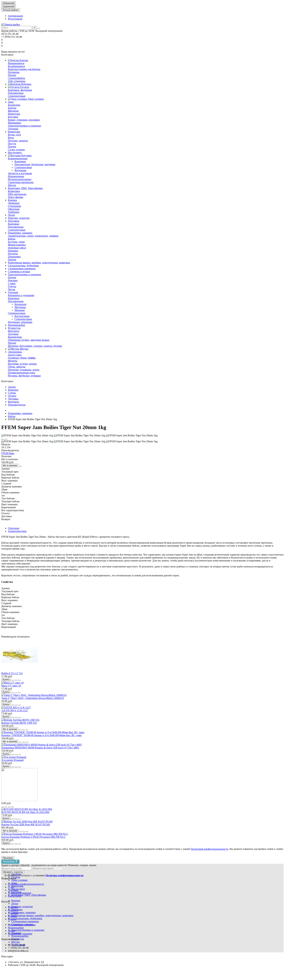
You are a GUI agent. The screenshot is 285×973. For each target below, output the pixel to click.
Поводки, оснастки (19, 218)
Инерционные (16, 176)
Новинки (13, 389)
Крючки (12, 200)
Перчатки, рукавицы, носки (23, 369)
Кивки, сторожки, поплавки (24, 119)
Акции (12, 386)
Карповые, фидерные (20, 90)
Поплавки (13, 220)
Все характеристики (12, 510)
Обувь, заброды (16, 366)
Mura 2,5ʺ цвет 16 (11, 685)
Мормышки (14, 122)
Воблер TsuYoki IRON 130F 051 (19, 722)
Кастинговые (22, 316)
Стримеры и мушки (19, 271)
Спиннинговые (16, 96)
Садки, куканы (16, 149)
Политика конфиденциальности (26, 884)
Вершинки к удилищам (21, 295)
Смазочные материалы (20, 182)
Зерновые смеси (17, 247)
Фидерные (20, 170)
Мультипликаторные (19, 179)
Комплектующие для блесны (24, 69)
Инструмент (15, 152)
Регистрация (15, 18)
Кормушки (14, 191)
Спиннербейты (16, 78)
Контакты (13, 401)
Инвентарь (14, 113)
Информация (8, 878)
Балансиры (14, 104)
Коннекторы (15, 337)
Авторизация (15, 15)
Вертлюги (13, 331)
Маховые (20, 310)
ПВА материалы (17, 194)
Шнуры (23, 348)
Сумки (12, 283)
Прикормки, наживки (20, 232)
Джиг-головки (35, 99)
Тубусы (12, 286)
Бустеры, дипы (16, 241)
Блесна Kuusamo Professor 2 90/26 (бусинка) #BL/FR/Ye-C (33, 836)
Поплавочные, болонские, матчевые (35, 164)
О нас (11, 887)
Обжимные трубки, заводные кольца (28, 339)
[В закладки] (2, 439)
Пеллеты (13, 253)
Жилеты (12, 360)
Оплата (12, 395)
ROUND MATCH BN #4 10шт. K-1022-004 (25, 812)
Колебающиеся (16, 66)
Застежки (13, 334)
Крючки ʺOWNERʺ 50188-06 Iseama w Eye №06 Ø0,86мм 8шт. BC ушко (41, 735)
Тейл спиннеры (16, 81)
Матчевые (20, 307)
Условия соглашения (19, 893)
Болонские (21, 304)
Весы (11, 137)
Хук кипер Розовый (12, 760)
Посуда (12, 143)
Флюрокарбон (16, 927)
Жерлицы (13, 110)
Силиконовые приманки (22, 268)
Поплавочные (16, 93)
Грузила (24, 87)
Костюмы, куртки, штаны (22, 363)
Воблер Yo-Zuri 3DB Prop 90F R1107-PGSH (25, 824)
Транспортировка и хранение (24, 125)
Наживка (13, 250)
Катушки (13, 116)
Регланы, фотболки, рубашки (24, 375)
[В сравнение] (6, 439)
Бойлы (11, 238)
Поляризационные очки (21, 372)
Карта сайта (14, 895)
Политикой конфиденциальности (209, 849)
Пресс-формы (15, 197)
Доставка (13, 398)
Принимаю (8, 858)
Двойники (14, 203)
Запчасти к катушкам (20, 173)
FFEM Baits (7, 453)
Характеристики (17, 531)
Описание (13, 528)
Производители (17, 404)
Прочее (12, 75)
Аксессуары (14, 354)
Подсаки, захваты (18, 140)
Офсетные (13, 209)
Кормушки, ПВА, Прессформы (25, 188)
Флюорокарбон (16, 325)
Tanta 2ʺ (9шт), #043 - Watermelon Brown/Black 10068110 (32, 698)
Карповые (20, 161)
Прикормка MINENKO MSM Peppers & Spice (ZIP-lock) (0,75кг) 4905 (40, 747)
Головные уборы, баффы (22, 357)
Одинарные (14, 206)
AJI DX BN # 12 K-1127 (14, 710)
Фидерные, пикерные (20, 322)
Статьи (12, 392)
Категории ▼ (10, 861)
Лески (11, 215)
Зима (11, 101)
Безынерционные (18, 158)
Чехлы (11, 289)
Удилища (13, 128)
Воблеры (26, 84)
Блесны (23, 60)
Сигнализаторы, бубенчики (23, 265)
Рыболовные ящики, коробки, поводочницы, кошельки (39, 262)
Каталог (5, 901)
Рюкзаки (13, 280)
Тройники (13, 212)
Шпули (12, 185)
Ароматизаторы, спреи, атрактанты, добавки (33, 235)
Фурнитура (14, 328)
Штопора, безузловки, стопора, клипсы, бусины (35, 345)
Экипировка (15, 351)
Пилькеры (13, 72)
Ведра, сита (14, 134)
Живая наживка (17, 244)
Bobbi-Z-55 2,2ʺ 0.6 (12, 673)
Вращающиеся (16, 63)
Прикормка (14, 256)
